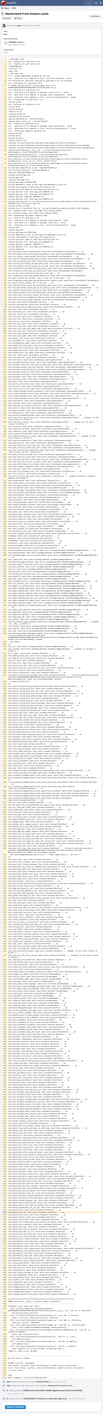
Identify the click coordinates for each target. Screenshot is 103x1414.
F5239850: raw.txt (15, 42)
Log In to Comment (15, 1407)
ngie (19, 25)
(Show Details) (43, 1381)
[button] (101, 3)
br (7, 1390)
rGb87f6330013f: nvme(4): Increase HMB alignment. (45, 1398)
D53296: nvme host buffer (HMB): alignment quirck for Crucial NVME (52, 1390)
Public (19, 18)
